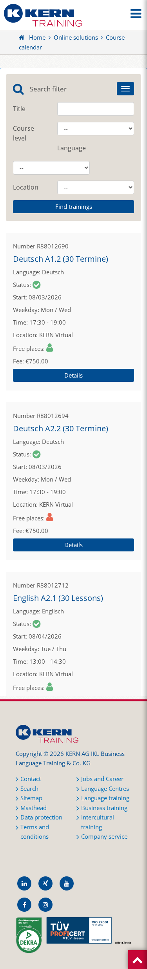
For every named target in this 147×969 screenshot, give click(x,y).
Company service (104, 836)
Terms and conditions (34, 832)
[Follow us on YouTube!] (66, 883)
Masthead (33, 808)
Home (37, 37)
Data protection (41, 817)
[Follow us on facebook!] (24, 904)
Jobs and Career (102, 779)
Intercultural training (97, 822)
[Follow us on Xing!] (45, 883)
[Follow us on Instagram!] (45, 904)
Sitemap (31, 798)
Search (29, 789)
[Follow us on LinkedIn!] (24, 883)
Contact (30, 779)
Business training (104, 808)
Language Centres (105, 789)
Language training (105, 798)
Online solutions (76, 37)
